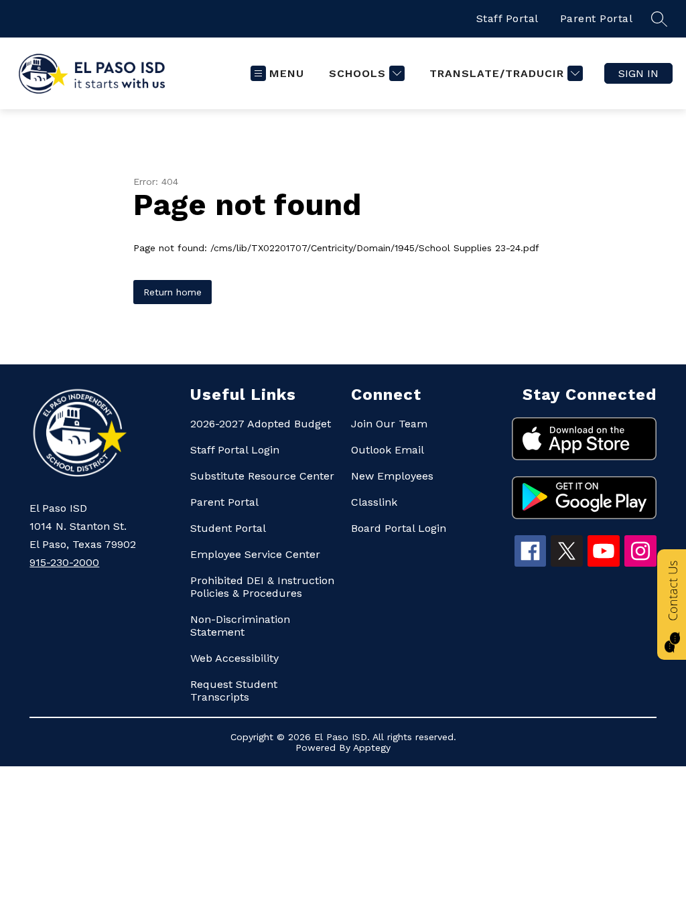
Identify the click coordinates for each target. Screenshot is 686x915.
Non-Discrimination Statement (240, 625)
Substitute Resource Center (262, 476)
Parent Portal (596, 18)
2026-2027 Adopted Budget (260, 423)
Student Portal (228, 528)
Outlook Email (387, 449)
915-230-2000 (64, 562)
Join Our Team (389, 423)
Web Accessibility (234, 658)
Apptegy (372, 747)
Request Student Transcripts (233, 690)
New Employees (392, 476)
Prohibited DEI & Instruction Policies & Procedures (262, 587)
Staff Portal (507, 18)
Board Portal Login (398, 528)
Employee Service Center (255, 554)
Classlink (374, 502)
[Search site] (659, 19)
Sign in (638, 73)
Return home (172, 292)
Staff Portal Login (234, 449)
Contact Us (673, 591)
